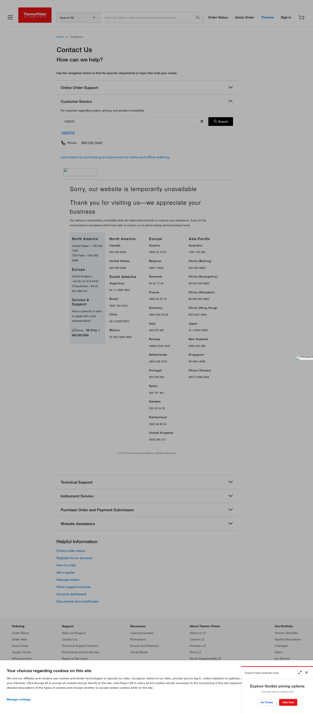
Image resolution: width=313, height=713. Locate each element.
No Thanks (267, 702)
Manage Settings (19, 699)
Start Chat (288, 702)
